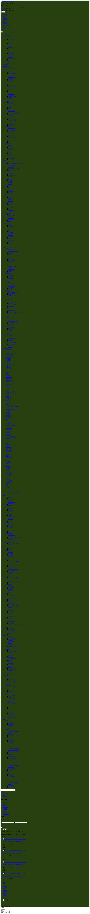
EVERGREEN (11, 130)
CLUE (9, 520)
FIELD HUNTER (10, 378)
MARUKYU (8, 415)
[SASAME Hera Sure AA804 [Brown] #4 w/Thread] (14, 873)
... (8, 43)
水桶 (7, 92)
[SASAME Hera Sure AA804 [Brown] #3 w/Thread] (14, 862)
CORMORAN (11, 616)
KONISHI (8, 405)
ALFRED (10, 69)
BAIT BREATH (11, 286)
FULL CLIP (11, 132)
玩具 (9, 63)
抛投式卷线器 (9, 637)
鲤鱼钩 (10, 300)
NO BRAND (8, 434)
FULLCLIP (10, 123)
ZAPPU (7, 493)
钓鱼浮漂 (8, 290)
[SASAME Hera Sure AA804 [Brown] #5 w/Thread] (14, 839)
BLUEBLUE (11, 555)
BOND (7, 361)
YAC (7, 485)
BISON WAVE (11, 95)
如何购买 (5, 15)
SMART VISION (9, 451)
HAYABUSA (11, 167)
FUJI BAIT (10, 201)
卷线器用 (8, 126)
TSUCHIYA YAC (9, 472)
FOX (9, 131)
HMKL (7, 394)
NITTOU (8, 432)
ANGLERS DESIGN (13, 112)
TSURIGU (8, 476)
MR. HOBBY (9, 423)
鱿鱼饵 (7, 601)
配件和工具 (5, 34)
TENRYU (8, 466)
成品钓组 (8, 325)
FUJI (9, 708)
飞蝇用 (7, 196)
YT (6, 488)
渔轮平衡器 (11, 661)
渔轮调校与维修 (9, 657)
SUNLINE (8, 461)
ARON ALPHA (9, 354)
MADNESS (8, 413)
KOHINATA (8, 404)
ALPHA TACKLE (12, 639)
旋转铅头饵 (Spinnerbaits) (11, 584)
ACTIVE (10, 153)
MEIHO (10, 107)
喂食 (9, 38)
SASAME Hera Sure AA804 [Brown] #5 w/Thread (12, 841)
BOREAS (10, 556)
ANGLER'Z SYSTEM (13, 598)
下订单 (8, 912)
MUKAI (7, 424)
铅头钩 (7, 317)
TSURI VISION (9, 475)
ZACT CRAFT (9, 491)
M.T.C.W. (8, 412)
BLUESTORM (11, 768)
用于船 (10, 39)
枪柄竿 (7, 676)
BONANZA (8, 360)
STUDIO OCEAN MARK (11, 458)
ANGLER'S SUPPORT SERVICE (15, 163)
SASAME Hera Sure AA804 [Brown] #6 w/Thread (12, 853)
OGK (9, 700)
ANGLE (10, 71)
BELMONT (11, 94)
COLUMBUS (9, 369)
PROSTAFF (8, 439)
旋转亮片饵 (8, 576)
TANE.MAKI (9, 463)
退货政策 (5, 23)
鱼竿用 (7, 135)
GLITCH (8, 390)
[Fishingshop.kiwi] (5, 1)
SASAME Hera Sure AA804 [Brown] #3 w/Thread (12, 864)
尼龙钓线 (8, 204)
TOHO (7, 470)
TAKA (7, 462)
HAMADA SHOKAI (13, 251)
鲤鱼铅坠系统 (11, 302)
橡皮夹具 (8, 550)
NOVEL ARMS (9, 436)
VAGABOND (9, 480)
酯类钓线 (8, 170)
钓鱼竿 (4, 675)
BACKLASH (11, 90)
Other (9, 49)
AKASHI (10, 515)
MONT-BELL (9, 421)
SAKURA (8, 443)
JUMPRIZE (8, 402)
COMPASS (10, 724)
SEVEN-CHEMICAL (10, 448)
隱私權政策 (5, 18)
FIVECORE (8, 384)
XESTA (7, 483)
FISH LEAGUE (9, 381)
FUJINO (10, 202)
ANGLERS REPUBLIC (13, 86)
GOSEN (10, 176)
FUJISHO (10, 511)
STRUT (7, 460)
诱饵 (4, 495)
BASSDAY (10, 552)
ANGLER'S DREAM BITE (14, 597)
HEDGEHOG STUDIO (11, 393)
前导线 (7, 230)
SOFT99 (7, 454)
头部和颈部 (8, 754)
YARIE (7, 487)
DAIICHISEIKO (12, 78)
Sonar (9, 50)
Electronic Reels (9, 645)
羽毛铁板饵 (8, 497)
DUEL (9, 164)
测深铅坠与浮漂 (12, 304)
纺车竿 (7, 710)
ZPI (6, 494)
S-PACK (8, 442)
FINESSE (10, 148)
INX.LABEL (8, 397)
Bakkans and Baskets (10, 75)
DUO (9, 332)
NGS (7, 430)
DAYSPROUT (11, 175)
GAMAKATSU (11, 106)
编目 (2, 31)
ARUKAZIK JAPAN (13, 172)
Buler (7, 257)
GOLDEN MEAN (10, 391)
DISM (7, 372)
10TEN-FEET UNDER (13, 569)
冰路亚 (7, 522)
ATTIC (9, 498)
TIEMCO (8, 468)
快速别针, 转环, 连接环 (11, 342)
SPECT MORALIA (10, 457)
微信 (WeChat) (6, 25)
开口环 (10, 347)
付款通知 (5, 19)
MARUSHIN (9, 417)
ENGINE (8, 375)
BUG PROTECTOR (10, 364)
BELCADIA (8, 358)
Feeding (10, 54)
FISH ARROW (9, 380)
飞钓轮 (7, 649)
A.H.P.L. (10, 629)
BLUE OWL (11, 734)
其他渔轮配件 (11, 660)
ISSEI (9, 254)
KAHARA (8, 403)
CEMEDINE (8, 368)
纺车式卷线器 (9, 667)
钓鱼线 (4, 160)
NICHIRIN (10, 219)
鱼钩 (7, 308)
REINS (7, 441)
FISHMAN (8, 383)
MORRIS (8, 422)
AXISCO (10, 89)
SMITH (7, 453)
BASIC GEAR (11, 73)
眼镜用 (7, 118)
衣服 (4, 719)
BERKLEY (10, 180)
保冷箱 (7, 101)
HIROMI (10, 276)
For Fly (10, 42)
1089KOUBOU (11, 628)
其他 (9, 61)
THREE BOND (9, 467)
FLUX (7, 385)
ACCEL (10, 335)
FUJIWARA (11, 244)
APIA (9, 72)
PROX (9, 655)
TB (6, 464)
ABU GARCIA (11, 68)
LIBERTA (8, 407)
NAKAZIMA (11, 279)
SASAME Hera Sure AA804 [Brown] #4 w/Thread (12, 876)
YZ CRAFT (8, 489)
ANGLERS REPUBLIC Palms (15, 537)
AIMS (9, 680)
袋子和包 (8, 67)
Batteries (10, 47)
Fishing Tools (8, 52)
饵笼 (7, 265)
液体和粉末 (5, 348)
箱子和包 (5, 66)
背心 (7, 780)
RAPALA (10, 524)
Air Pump (10, 46)
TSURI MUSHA (9, 474)
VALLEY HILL (9, 481)
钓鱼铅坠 (8, 282)
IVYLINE (8, 399)
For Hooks (10, 57)
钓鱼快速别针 (11, 344)
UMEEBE (8, 479)
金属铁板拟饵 (9, 533)
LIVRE (7, 410)
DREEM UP (11, 80)
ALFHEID (10, 572)
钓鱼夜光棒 (8, 273)
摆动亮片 (8, 593)
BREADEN (11, 138)
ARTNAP (10, 157)
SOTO (7, 456)
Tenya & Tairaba (9, 610)
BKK (9, 733)
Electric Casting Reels (13, 646)
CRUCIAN (10, 173)
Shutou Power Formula (13, 492)
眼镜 (7, 737)
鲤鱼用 (7, 187)
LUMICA (10, 277)
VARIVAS (8, 482)
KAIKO (10, 271)
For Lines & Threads (12, 58)
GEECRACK (9, 387)
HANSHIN (8, 392)
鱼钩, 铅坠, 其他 (7, 247)
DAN (9, 185)
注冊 (4, 29)
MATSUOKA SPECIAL (13, 168)
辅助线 (7, 162)
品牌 (4, 17)
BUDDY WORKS (12, 120)
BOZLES (10, 235)
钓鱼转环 (10, 345)
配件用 (7, 109)
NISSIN (10, 653)
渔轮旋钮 (10, 664)
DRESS (10, 81)
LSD (9, 777)
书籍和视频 (5, 64)
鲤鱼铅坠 (10, 303)
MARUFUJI (11, 193)
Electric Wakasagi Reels (13, 647)
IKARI (7, 396)
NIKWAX (8, 431)
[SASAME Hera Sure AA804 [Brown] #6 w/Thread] (14, 850)
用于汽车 (10, 40)
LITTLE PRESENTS (10, 409)
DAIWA (10, 79)
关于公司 (5, 14)
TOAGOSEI (8, 469)
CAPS (9, 198)
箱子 (7, 84)
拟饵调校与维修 (9, 525)
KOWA (10, 774)
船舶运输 (5, 21)
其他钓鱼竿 (8, 685)
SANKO (8, 444)
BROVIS (10, 615)
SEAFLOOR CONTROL (11, 445)
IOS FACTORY (9, 398)
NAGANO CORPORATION (12, 425)
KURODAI (10, 652)
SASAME (5, 796)
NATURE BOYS (9, 429)
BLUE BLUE (11, 499)
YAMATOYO (9, 486)
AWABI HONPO (9, 355)
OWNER (10, 262)
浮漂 (7, 248)
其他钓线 (8, 213)
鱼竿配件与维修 (9, 702)
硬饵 (7, 627)
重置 (2, 829)
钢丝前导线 (8, 238)
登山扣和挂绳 (11, 53)
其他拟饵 (8, 542)
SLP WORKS (9, 450)
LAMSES (10, 775)
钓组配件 (8, 334)
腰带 (7, 720)
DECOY (10, 214)
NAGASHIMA (9, 426)
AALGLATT (11, 240)
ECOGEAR (8, 374)
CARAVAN (8, 366)
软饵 (7, 567)
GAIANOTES (9, 386)
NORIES (8, 435)
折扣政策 (5, 22)
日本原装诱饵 (12, 1)
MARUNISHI (9, 416)
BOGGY (10, 339)
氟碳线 (7, 179)
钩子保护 (8, 143)
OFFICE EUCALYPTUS (11, 437)
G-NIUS (10, 643)
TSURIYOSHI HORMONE (12, 477)
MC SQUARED (9, 418)
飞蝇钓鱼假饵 (9, 505)
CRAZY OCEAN (12, 140)
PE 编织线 (8, 221)
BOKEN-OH (11, 740)
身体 (7, 729)
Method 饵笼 (11, 306)
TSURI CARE (9, 473)
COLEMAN (11, 742)
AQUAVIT (10, 516)
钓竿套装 (8, 693)
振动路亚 (8, 618)
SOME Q (8, 455)
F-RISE (10, 548)
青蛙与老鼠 (8, 514)
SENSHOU (8, 447)
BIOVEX (10, 554)
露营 (9, 36)
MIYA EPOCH (11, 278)
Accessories (8, 35)
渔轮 (4, 635)
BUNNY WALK (12, 741)
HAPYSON (11, 252)
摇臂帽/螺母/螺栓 (12, 658)
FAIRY (10, 510)
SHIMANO (8, 449)
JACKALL (8, 400)
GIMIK (7, 388)
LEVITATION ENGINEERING (13, 406)
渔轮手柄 (10, 663)
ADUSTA (10, 318)
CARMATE (8, 367)
